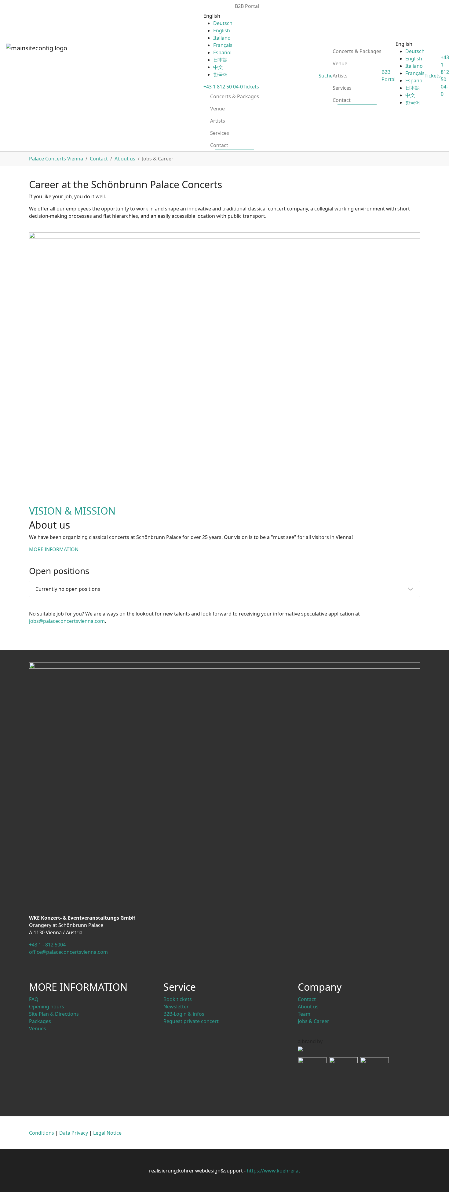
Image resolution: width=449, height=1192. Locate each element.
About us (308, 1006)
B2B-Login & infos (183, 1014)
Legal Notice (107, 1132)
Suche (326, 75)
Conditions (41, 1132)
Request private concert (191, 1021)
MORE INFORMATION (53, 549)
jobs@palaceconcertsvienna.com (67, 621)
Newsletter (176, 1006)
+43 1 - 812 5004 (47, 944)
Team (304, 1014)
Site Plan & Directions (54, 1014)
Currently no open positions (67, 589)
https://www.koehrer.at (273, 1170)
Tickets (251, 86)
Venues (37, 1028)
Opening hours (46, 1006)
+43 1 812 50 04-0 (223, 86)
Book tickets (177, 999)
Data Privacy (73, 1132)
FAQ (33, 999)
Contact (307, 999)
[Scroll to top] (435, 1178)
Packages (40, 1021)
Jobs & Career (313, 1021)
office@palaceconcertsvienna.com (68, 952)
